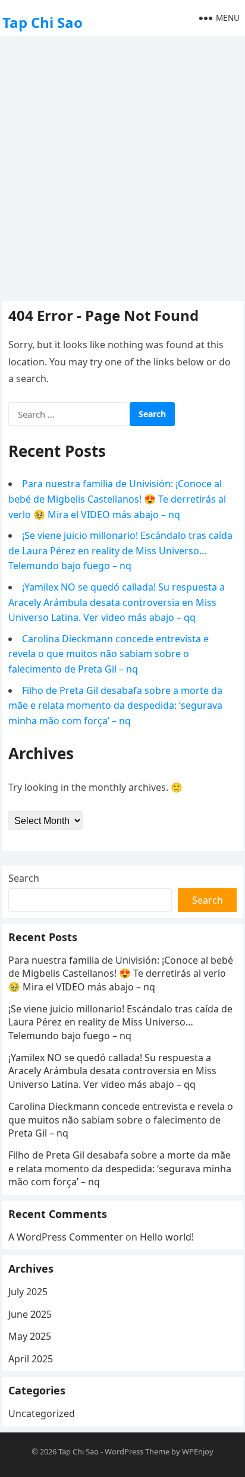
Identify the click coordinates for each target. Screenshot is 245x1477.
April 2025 (30, 1358)
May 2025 (29, 1336)
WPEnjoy (197, 1451)
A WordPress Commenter (65, 1237)
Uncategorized (41, 1413)
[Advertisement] (122, 167)
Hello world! (167, 1237)
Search (23, 878)
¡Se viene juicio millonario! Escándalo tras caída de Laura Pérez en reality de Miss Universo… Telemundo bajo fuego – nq (120, 550)
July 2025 (28, 1291)
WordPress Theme (137, 1451)
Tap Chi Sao (42, 22)
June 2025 (30, 1314)
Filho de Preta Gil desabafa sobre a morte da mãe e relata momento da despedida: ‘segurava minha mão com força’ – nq (115, 705)
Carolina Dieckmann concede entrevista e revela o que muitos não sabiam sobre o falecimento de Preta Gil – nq (108, 654)
